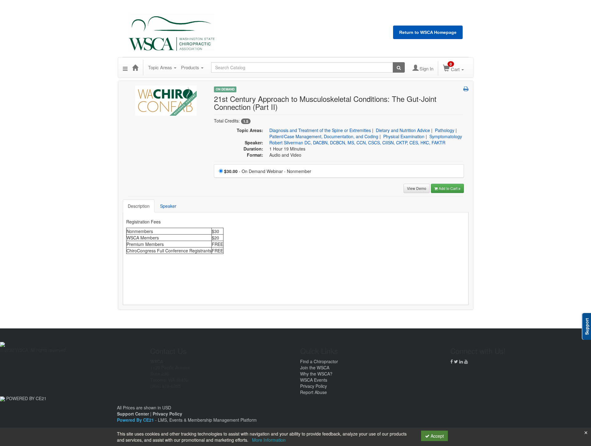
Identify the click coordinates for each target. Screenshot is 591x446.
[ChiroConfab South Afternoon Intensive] (166, 100)
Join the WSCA (314, 367)
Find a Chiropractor (319, 361)
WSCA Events (313, 380)
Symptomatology (445, 136)
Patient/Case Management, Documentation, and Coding (323, 136)
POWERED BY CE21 (26, 398)
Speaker (168, 206)
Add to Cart (448, 188)
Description (139, 206)
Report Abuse (313, 392)
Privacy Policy (313, 386)
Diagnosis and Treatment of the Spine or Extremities (320, 130)
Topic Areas (160, 67)
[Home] (135, 67)
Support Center (133, 414)
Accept (436, 436)
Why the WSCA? (316, 374)
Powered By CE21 (136, 420)
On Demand (225, 89)
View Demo (416, 188)
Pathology (444, 130)
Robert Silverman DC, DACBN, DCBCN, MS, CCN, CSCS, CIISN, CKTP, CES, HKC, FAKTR (357, 142)
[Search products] (399, 67)
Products (190, 67)
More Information (269, 440)
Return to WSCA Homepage (427, 32)
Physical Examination (403, 136)
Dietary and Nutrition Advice (403, 130)
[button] (125, 67)
